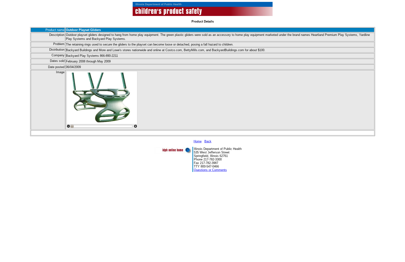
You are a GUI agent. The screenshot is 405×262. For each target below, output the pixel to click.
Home (198, 141)
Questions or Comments (210, 170)
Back (207, 141)
